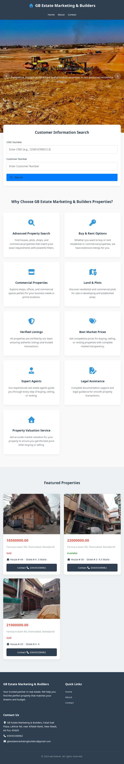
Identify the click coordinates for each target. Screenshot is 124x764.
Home (51, 14)
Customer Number (16, 159)
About (61, 14)
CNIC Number (14, 142)
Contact (72, 14)
